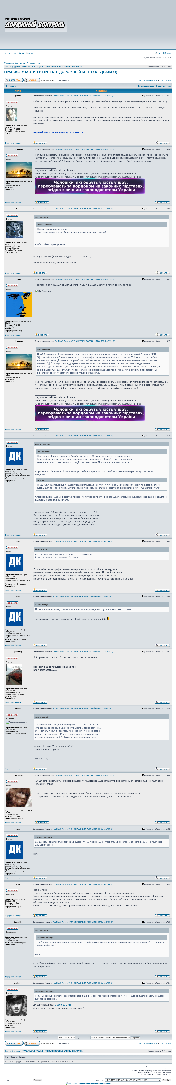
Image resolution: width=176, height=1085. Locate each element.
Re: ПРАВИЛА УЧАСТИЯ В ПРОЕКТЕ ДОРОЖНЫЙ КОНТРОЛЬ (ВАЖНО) (83, 96)
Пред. (152, 80)
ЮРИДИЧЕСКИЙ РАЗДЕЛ (32, 67)
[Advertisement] (119, 24)
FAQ (159, 53)
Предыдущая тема (146, 86)
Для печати (11, 86)
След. (168, 80)
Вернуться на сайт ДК (14, 53)
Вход (30, 53)
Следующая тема (163, 86)
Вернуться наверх (13, 143)
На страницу (144, 80)
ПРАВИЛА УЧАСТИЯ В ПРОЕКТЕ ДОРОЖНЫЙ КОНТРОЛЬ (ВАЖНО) (60, 72)
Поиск (168, 53)
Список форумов (12, 67)
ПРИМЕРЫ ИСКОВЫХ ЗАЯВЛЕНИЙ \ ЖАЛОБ (64, 67)
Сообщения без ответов (14, 63)
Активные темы (33, 63)
